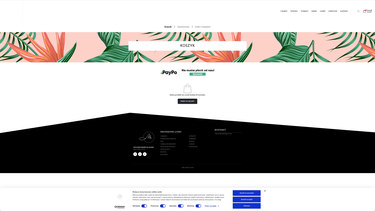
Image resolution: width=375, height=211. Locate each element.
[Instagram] (145, 154)
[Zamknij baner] (265, 191)
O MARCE (283, 11)
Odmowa (247, 206)
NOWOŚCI (294, 11)
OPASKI (314, 11)
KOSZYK (163, 152)
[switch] (163, 205)
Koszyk (168, 27)
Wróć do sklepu (187, 101)
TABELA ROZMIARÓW (168, 144)
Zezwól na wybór (247, 199)
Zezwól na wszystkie (247, 193)
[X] (140, 154)
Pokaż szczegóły (210, 206)
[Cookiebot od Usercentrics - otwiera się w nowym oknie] (119, 207)
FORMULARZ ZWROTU (168, 139)
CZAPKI (322, 11)
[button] (358, 11)
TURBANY (304, 11)
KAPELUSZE (333, 11)
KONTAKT (344, 11)
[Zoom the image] (187, 68)
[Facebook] (135, 154)
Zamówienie (183, 27)
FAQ (161, 141)
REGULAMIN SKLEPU (167, 147)
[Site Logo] (11, 11)
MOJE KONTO (165, 149)
